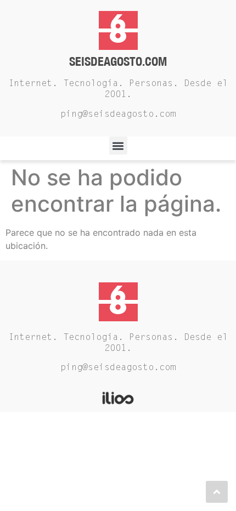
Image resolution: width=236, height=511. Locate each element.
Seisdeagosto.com (118, 61)
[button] (118, 146)
